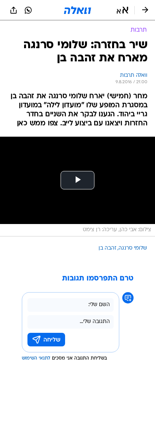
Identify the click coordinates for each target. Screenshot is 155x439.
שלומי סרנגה (133, 248)
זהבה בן (107, 248)
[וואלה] (77, 10)
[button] (122, 10)
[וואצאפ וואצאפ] (28, 10)
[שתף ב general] (13, 10)
